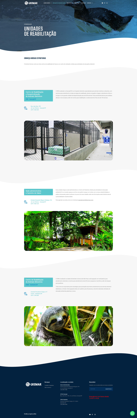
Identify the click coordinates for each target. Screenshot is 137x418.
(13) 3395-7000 (63, 389)
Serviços (76, 3)
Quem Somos (47, 3)
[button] (26, 140)
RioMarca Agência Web (30, 414)
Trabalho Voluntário (49, 385)
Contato (89, 3)
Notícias (83, 3)
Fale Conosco (48, 387)
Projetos (69, 3)
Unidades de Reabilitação (59, 3)
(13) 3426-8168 (63, 404)
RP (71, 395)
